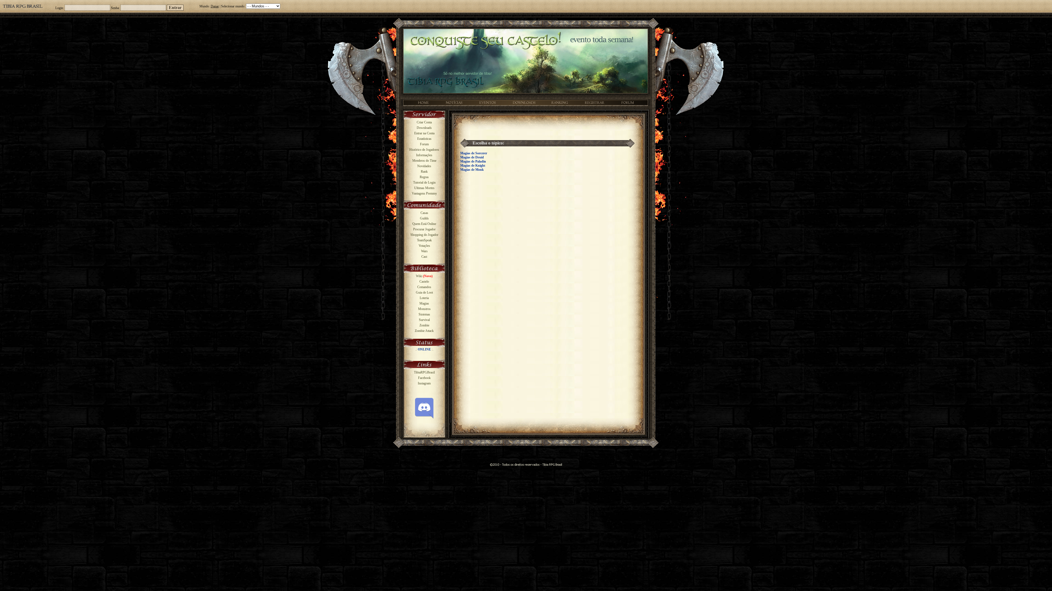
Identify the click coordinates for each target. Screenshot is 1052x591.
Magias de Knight (472, 165)
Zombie (424, 325)
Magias (424, 303)
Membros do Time (424, 161)
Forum (424, 144)
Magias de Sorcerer (473, 153)
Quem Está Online (424, 224)
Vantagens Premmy (424, 193)
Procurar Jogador (424, 229)
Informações (424, 155)
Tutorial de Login (424, 182)
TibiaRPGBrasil (424, 372)
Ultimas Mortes (424, 188)
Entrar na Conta (424, 133)
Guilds (424, 218)
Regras (424, 177)
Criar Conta (424, 122)
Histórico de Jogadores (424, 150)
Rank (424, 171)
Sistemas (424, 314)
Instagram (424, 383)
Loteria (424, 298)
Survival (424, 320)
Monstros (424, 309)
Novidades (424, 166)
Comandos (424, 287)
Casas (424, 213)
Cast (424, 257)
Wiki (424, 276)
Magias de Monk (472, 170)
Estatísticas (424, 139)
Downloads (424, 128)
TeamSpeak (424, 240)
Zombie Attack (424, 331)
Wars (424, 251)
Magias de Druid (472, 157)
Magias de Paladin (473, 161)
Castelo (424, 281)
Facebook (424, 378)
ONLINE (424, 349)
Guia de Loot (424, 292)
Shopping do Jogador (424, 235)
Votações (424, 246)
